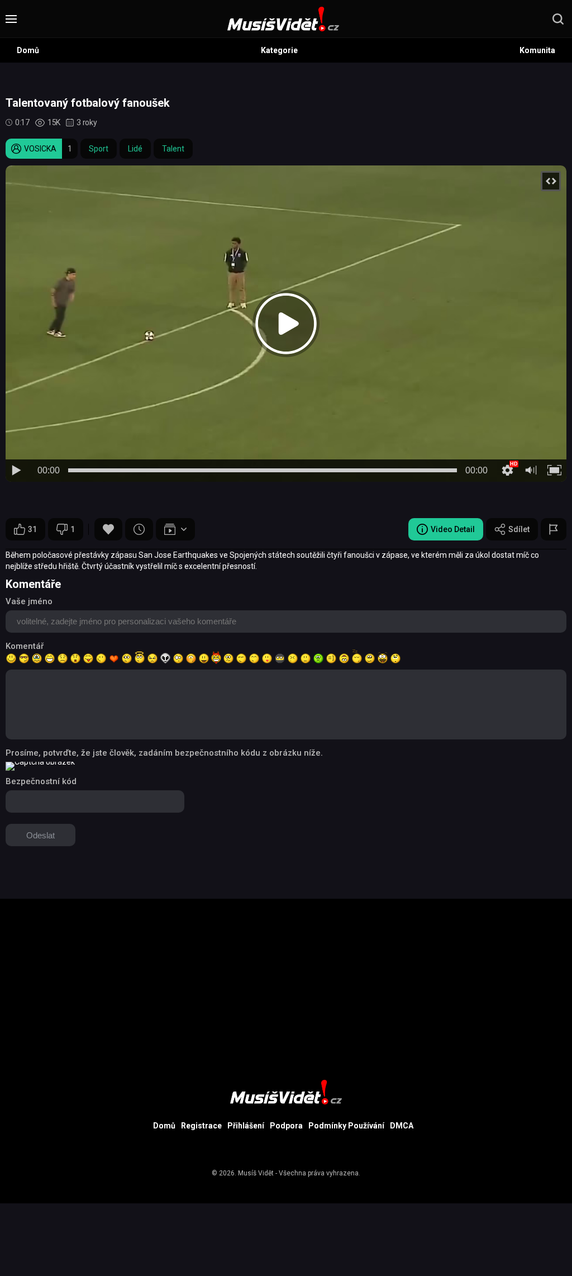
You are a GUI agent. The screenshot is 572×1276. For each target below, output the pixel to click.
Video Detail (453, 529)
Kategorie (279, 50)
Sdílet (519, 529)
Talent (173, 148)
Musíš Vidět (256, 1173)
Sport (98, 148)
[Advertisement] (286, 977)
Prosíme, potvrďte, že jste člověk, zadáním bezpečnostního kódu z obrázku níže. (164, 753)
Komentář (25, 646)
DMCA (401, 1125)
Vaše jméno (29, 601)
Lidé (135, 148)
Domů (28, 50)
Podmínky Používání (346, 1125)
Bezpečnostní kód (41, 781)
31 (32, 529)
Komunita (537, 50)
